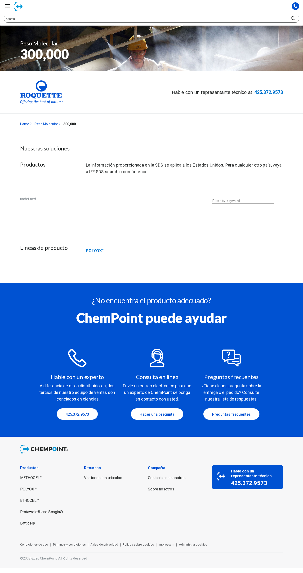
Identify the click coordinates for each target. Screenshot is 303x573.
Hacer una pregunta (157, 414)
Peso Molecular (46, 124)
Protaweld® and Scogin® (41, 512)
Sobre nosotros (161, 489)
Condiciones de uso (34, 544)
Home (24, 124)
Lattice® (27, 523)
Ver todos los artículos (103, 478)
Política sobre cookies (138, 544)
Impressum (166, 544)
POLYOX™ (95, 250)
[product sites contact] (295, 6)
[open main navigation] (7, 6)
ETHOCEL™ (29, 500)
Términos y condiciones (69, 544)
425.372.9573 (268, 92)
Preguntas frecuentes (231, 414)
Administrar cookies (193, 544)
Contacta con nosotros (167, 478)
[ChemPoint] (45, 454)
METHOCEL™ (31, 478)
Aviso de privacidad (104, 544)
